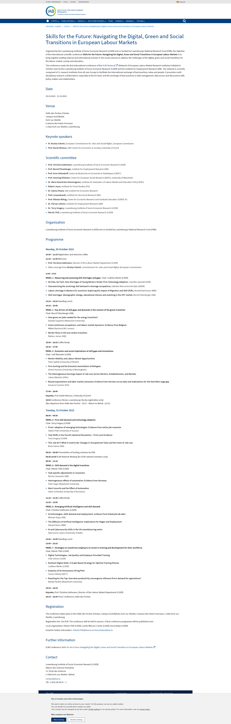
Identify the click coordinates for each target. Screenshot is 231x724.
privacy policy (145, 709)
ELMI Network (110, 65)
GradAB (129, 21)
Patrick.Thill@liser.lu (82, 630)
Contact (73, 2)
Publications (67, 21)
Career (118, 21)
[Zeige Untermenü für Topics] (59, 21)
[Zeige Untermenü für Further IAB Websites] (62, 2)
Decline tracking (76, 720)
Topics (54, 21)
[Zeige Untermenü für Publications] (75, 21)
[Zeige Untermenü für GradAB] (134, 21)
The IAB (140, 21)
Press (65, 2)
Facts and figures (96, 21)
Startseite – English (48, 21)
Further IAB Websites (53, 2)
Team (110, 21)
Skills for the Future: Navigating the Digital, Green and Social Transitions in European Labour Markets (108, 647)
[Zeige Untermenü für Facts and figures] (105, 21)
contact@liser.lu (53, 678)
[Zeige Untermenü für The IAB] (144, 21)
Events (81, 21)
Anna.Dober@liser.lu (103, 630)
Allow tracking (59, 720)
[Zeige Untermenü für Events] (85, 21)
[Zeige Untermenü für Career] (123, 21)
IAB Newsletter (83, 2)
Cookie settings (94, 709)
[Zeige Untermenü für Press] (68, 2)
